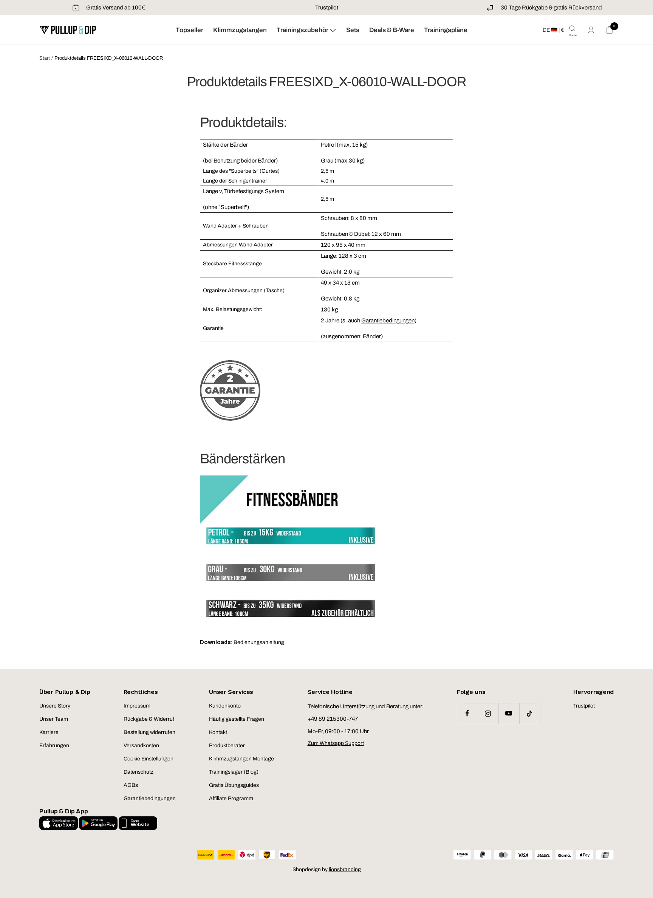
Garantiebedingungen (388, 320)
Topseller (189, 30)
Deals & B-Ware (391, 30)
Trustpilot (326, 8)
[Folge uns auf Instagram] (488, 713)
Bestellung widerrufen (149, 732)
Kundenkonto (225, 706)
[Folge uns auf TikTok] (529, 713)
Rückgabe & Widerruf (149, 719)
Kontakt (218, 732)
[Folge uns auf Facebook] (467, 713)
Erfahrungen (54, 745)
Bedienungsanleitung (259, 642)
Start (44, 58)
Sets (352, 30)
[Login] (591, 29)
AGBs (131, 785)
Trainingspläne (445, 30)
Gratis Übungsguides (234, 785)
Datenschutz (138, 772)
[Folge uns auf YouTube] (508, 713)
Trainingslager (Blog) (233, 772)
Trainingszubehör (303, 30)
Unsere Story (54, 706)
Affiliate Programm (231, 798)
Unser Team (53, 719)
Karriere (49, 732)
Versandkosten (141, 745)
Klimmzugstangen (240, 30)
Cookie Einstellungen (148, 759)
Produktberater (227, 745)
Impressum (137, 706)
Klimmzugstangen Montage (241, 759)
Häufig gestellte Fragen (236, 719)
